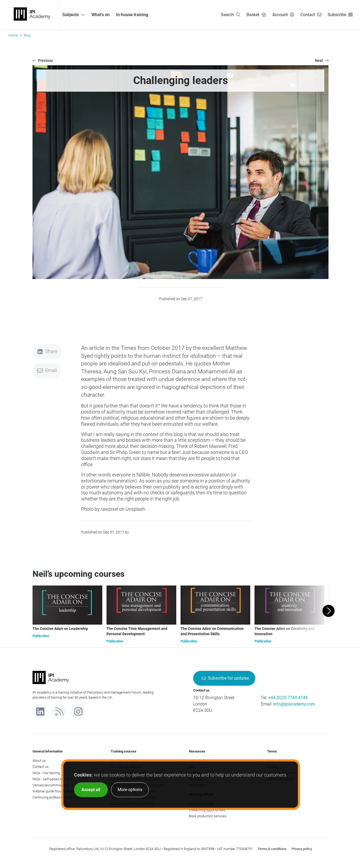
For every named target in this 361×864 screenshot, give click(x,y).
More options (130, 789)
